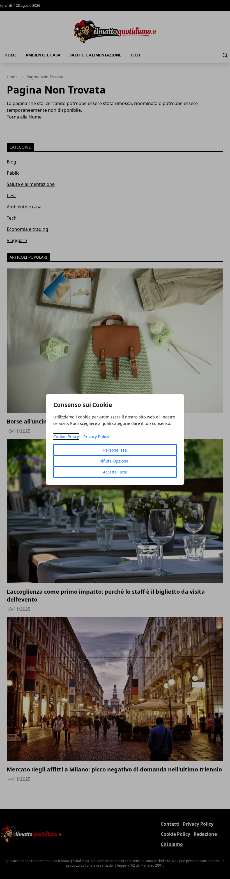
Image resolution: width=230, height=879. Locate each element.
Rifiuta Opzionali (115, 461)
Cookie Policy (66, 436)
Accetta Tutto (115, 472)
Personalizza (115, 450)
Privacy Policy (96, 436)
